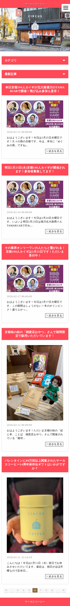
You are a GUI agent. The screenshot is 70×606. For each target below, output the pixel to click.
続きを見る (55, 151)
